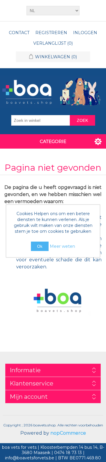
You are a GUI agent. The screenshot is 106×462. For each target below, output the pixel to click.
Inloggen (85, 32)
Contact (19, 32)
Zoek (82, 120)
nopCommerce (68, 433)
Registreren (51, 32)
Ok (39, 246)
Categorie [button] (53, 141)
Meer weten (62, 246)
